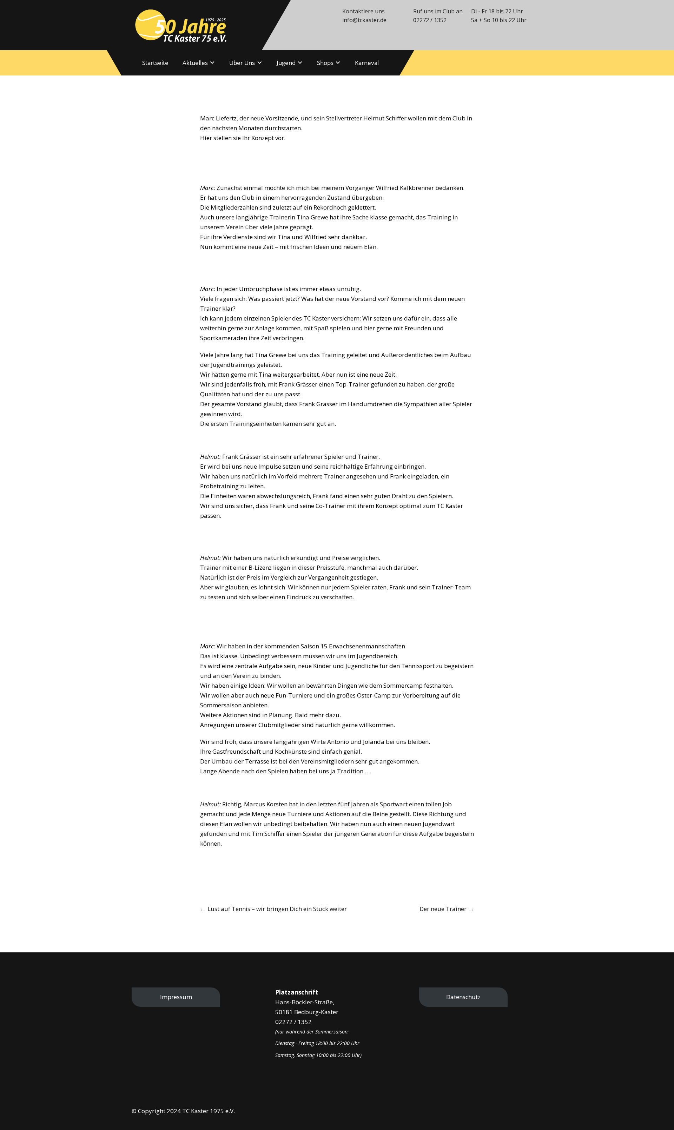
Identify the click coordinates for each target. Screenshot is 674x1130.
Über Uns (242, 63)
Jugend (286, 63)
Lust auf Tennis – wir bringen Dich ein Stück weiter (273, 909)
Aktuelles (195, 63)
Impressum (176, 997)
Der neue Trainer (446, 909)
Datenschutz (463, 997)
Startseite (155, 63)
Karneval (367, 63)
